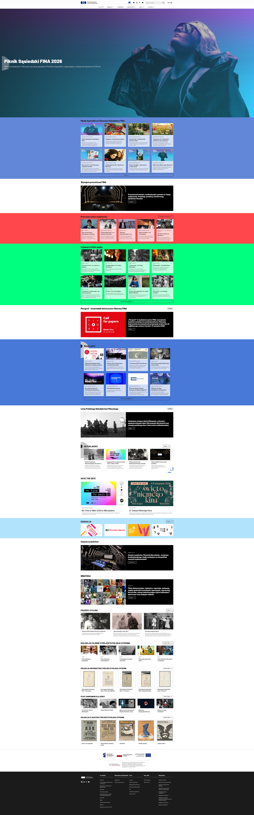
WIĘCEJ (169, 610)
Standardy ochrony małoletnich (163, 792)
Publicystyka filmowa (119, 782)
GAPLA (140, 7)
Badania (101, 804)
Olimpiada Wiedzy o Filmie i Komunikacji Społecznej (106, 794)
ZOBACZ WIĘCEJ (167, 643)
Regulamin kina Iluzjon (163, 795)
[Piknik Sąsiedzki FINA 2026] (127, 63)
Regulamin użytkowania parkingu (164, 785)
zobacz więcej (167, 668)
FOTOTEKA (150, 7)
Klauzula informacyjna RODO (165, 782)
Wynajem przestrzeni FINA (106, 807)
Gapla (101, 800)
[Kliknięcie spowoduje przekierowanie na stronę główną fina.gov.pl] (89, 2)
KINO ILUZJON (130, 7)
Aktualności (117, 780)
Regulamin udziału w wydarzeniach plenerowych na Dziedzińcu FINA (165, 799)
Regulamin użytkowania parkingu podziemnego (164, 789)
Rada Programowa (133, 782)
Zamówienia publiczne (134, 791)
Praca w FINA (132, 794)
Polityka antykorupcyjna (134, 787)
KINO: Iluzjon (147, 782)
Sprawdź (131, 201)
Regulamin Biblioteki (163, 804)
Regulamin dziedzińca (163, 802)
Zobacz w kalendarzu (126, 398)
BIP (130, 789)
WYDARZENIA (120, 7)
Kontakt (131, 780)
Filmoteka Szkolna (104, 791)
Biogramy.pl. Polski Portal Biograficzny (105, 786)
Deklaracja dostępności (134, 784)
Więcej (126, 175)
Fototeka (102, 797)
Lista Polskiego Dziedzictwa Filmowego (106, 783)
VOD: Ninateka (147, 780)
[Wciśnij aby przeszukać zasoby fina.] (163, 2)
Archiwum (102, 789)
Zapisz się (131, 562)
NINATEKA (109, 7)
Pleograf (102, 780)
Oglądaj (131, 597)
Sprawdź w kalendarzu (165, 216)
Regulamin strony (162, 780)
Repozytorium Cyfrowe (105, 802)
